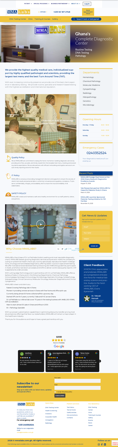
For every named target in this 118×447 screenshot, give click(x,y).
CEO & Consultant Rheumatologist (97, 301)
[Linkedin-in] (58, 249)
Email (55, 385)
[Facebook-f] (102, 444)
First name (57, 378)
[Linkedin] (105, 444)
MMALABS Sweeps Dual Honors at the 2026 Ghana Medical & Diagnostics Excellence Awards (95, 179)
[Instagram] (99, 444)
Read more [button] (51, 369)
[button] (40, 224)
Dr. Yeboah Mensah (96, 297)
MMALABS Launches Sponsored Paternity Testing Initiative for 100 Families (93, 199)
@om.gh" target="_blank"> (74, 249)
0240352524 (96, 153)
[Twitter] (62, 249)
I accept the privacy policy (64, 392)
